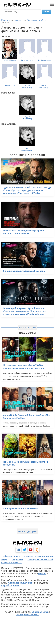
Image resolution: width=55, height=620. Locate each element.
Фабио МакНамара (44, 86)
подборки (17, 559)
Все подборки (27, 531)
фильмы (29, 556)
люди (4, 559)
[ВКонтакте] (18, 549)
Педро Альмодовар (26, 86)
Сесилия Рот (9, 85)
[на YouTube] (30, 549)
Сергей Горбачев (10, 585)
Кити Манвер (27, 60)
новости (18, 556)
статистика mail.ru (11, 563)
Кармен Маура (9, 60)
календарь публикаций (40, 559)
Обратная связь (40, 612)
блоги (49, 556)
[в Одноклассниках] (36, 549)
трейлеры (6, 556)
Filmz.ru (42, 573)
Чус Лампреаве (44, 60)
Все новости (27, 327)
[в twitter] (24, 549)
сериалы (40, 556)
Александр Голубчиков (20, 583)
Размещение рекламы (27, 615)
